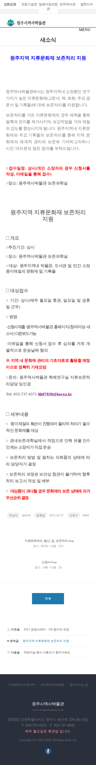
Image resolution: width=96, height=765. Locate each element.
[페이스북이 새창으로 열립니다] (48, 753)
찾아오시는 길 (79, 684)
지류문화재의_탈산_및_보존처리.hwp (48, 540)
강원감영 (10, 4)
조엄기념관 (29, 4)
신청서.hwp (48, 562)
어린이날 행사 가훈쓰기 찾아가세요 (47, 652)
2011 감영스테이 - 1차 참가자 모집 (46, 629)
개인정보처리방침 (52, 684)
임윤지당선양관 (48, 6)
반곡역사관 (67, 4)
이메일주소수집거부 (22, 684)
